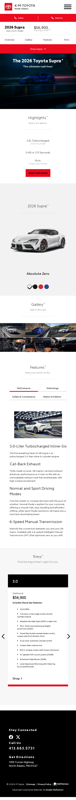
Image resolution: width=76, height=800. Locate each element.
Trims (66, 39)
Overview (10, 39)
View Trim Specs (38, 173)
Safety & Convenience (23, 396)
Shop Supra (36, 48)
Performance (23, 388)
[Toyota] (8, 7)
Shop (16, 678)
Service (59, 17)
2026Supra (15, 27)
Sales (21, 17)
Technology (52, 388)
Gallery (28, 39)
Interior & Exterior (52, 396)
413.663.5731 (22, 748)
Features (47, 39)
